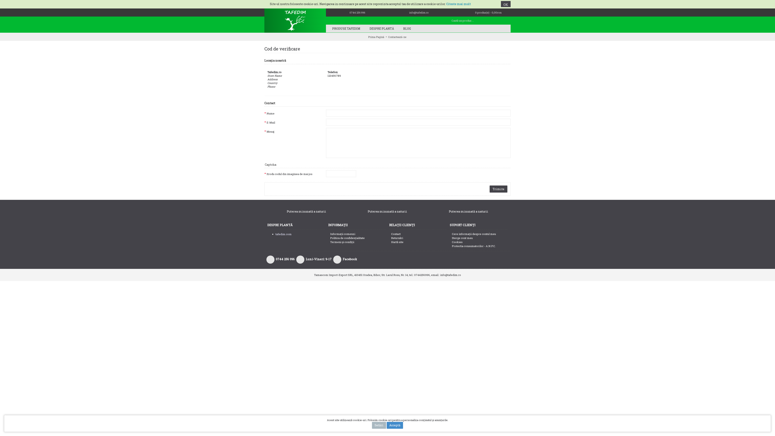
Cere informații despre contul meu (474, 234)
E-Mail (271, 122)
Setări (379, 425)
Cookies (457, 242)
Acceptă (394, 425)
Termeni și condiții (342, 242)
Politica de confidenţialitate (347, 238)
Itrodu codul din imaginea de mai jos (289, 174)
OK (505, 4)
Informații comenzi (342, 234)
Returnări (397, 238)
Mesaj (270, 131)
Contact (396, 234)
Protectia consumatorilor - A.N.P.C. (474, 246)
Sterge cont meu (462, 238)
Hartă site (397, 242)
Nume (270, 113)
